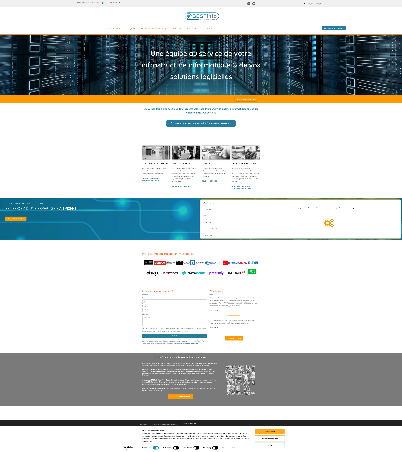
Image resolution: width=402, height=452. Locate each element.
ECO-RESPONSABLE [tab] (211, 229)
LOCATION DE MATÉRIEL (150, 181)
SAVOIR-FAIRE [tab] (208, 203)
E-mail (144, 306)
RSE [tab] (204, 216)
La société (207, 28)
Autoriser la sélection (270, 438)
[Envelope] (253, 3)
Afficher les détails (229, 448)
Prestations (192, 28)
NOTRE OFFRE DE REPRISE (241, 186)
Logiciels (132, 28)
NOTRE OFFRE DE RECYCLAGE (242, 189)
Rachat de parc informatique (154, 28)
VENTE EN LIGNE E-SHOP (151, 178)
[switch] (176, 447)
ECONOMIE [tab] (207, 209)
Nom (144, 298)
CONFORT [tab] (207, 222)
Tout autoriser (270, 431)
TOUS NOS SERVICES (209, 181)
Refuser (270, 445)
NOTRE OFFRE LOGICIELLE (181, 186)
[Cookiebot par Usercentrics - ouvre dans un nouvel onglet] (128, 447)
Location (177, 28)
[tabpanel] (329, 217)
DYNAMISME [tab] (208, 235)
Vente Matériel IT (114, 28)
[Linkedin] (248, 3)
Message (145, 314)
